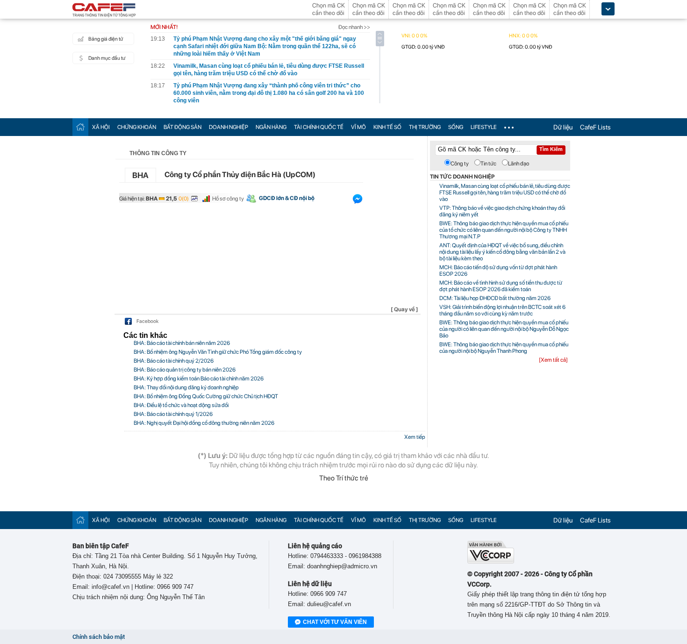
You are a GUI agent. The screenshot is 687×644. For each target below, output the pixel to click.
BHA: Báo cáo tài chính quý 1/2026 (173, 414)
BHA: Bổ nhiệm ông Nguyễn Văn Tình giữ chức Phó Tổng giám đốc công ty (218, 352)
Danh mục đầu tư (106, 58)
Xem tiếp (414, 437)
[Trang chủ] (80, 126)
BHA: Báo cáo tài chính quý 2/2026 (174, 361)
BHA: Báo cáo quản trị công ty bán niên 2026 (185, 369)
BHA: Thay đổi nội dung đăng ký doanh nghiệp (186, 387)
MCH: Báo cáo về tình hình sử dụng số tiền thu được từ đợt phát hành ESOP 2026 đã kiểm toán (500, 286)
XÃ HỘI (101, 127)
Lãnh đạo (518, 163)
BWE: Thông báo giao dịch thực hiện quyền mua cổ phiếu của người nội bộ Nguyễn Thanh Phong (503, 347)
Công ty (460, 163)
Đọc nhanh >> (354, 27)
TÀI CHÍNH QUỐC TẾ (319, 127)
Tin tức (488, 163)
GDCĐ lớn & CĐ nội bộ (287, 198)
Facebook (147, 321)
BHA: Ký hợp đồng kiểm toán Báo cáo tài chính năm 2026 (199, 378)
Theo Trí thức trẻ (343, 478)
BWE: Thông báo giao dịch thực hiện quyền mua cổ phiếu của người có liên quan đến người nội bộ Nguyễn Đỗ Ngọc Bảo (504, 329)
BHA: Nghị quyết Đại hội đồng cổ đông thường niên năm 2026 (204, 423)
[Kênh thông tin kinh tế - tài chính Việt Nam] (104, 11)
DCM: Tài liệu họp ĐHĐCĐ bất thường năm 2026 (495, 298)
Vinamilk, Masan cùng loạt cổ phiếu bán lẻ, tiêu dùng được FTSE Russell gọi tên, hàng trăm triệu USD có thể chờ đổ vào (504, 192)
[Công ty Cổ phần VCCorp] (490, 561)
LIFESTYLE (484, 127)
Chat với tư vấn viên (335, 622)
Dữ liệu (562, 127)
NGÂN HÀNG (271, 127)
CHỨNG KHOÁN (136, 127)
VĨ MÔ (358, 127)
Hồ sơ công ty (228, 198)
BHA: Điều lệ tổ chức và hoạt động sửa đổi (181, 405)
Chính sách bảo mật (98, 636)
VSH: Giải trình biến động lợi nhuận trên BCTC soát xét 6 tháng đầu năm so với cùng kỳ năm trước (502, 310)
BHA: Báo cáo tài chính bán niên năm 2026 (182, 343)
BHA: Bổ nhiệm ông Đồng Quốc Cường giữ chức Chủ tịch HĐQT (206, 396)
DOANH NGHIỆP (228, 127)
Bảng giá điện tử (105, 39)
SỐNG (455, 127)
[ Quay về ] (404, 309)
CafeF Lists (595, 127)
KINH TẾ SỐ (387, 127)
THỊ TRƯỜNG (425, 127)
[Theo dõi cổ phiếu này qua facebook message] (357, 201)
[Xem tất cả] (553, 360)
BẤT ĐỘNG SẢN (182, 127)
